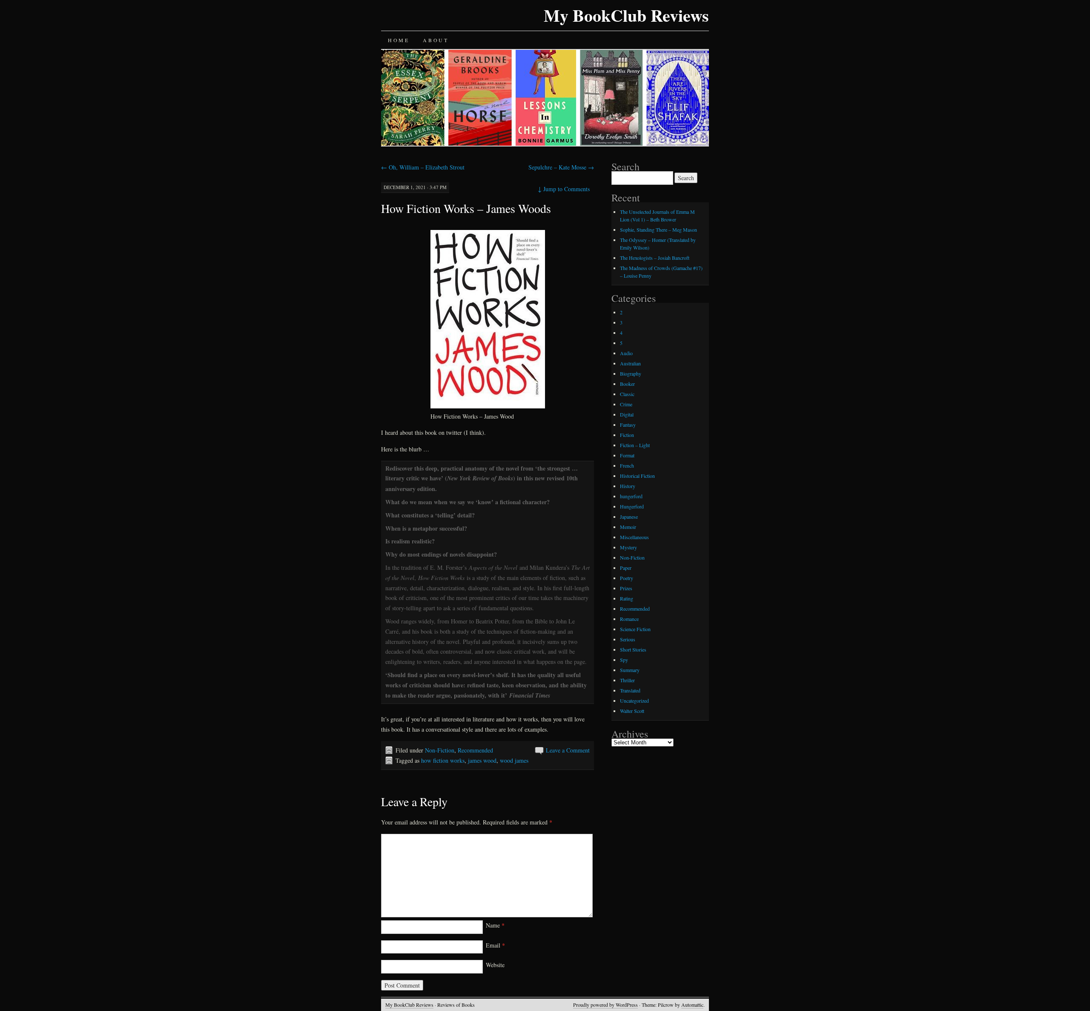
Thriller (627, 680)
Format (627, 455)
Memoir (628, 526)
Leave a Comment (568, 750)
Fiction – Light (635, 445)
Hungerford (632, 506)
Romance (629, 618)
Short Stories (633, 649)
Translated (630, 690)
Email (495, 945)
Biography (630, 373)
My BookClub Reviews (626, 15)
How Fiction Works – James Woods (466, 208)
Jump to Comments (564, 189)
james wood (482, 760)
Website (495, 965)
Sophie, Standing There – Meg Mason (658, 229)
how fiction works (443, 760)
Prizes (626, 588)
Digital (627, 414)
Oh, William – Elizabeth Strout (423, 167)
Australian (630, 363)
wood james (514, 760)
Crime (626, 404)
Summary (630, 669)
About (435, 40)
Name (495, 925)
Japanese (629, 516)
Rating (626, 598)
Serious (627, 639)
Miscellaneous (634, 537)
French (627, 465)
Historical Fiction (637, 475)
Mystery (628, 547)
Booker (627, 383)
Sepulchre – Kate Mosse (561, 167)
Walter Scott (632, 710)
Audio (626, 353)
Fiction (627, 434)
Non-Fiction (439, 750)
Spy (624, 659)
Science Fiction (635, 629)
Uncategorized (634, 700)
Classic (627, 394)
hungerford (631, 496)
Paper (625, 567)
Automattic (692, 1004)
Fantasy (628, 424)
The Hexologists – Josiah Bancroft (654, 257)
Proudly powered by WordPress (605, 1004)
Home (398, 40)
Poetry (626, 577)
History (627, 486)
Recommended (475, 750)
